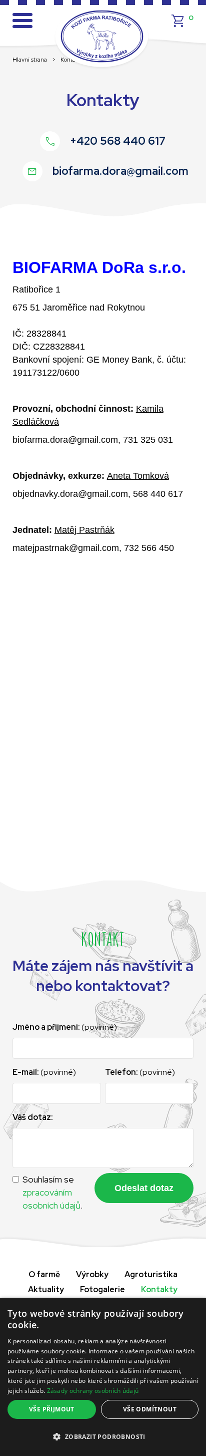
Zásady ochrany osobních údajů (93, 1390)
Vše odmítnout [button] (149, 1409)
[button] (103, 1436)
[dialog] (103, 1377)
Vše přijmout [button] (51, 1409)
